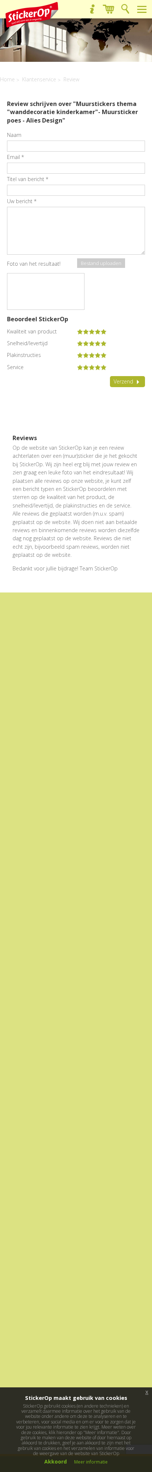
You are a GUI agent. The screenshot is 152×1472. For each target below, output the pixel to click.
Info (92, 9)
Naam (14, 134)
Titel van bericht (27, 179)
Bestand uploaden (101, 263)
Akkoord (55, 1461)
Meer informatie (91, 1462)
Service (15, 367)
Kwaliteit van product (32, 332)
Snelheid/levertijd (27, 343)
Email (15, 156)
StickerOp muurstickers (32, 15)
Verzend (123, 381)
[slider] (92, 332)
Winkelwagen (108, 9)
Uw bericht (22, 201)
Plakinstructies (24, 355)
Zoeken (125, 9)
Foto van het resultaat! (34, 263)
